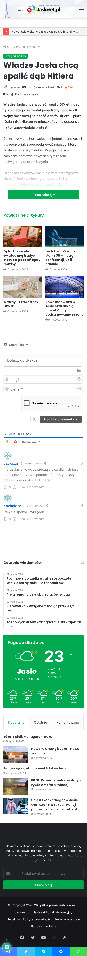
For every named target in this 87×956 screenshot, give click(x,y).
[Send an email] (24, 87)
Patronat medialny (43, 926)
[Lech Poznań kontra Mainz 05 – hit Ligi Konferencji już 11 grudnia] (64, 236)
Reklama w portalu (67, 919)
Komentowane (67, 722)
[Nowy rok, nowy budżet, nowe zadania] (15, 754)
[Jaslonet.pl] (43, 9)
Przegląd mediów (28, 46)
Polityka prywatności (37, 919)
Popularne (16, 722)
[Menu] (81, 11)
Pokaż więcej (42, 195)
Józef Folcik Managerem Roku (27, 736)
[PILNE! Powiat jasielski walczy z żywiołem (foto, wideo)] (15, 786)
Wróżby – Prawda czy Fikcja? (20, 304)
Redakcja (13, 919)
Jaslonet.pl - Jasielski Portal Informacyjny (43, 912)
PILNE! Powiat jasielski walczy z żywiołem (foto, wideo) (56, 782)
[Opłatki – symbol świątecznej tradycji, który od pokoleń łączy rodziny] (22, 236)
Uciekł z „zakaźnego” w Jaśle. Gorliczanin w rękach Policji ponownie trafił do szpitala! (55, 804)
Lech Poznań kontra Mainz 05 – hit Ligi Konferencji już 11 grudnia (61, 257)
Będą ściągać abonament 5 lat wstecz (34, 768)
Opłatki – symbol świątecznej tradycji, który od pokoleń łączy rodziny (21, 257)
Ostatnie (40, 722)
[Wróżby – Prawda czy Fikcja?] (22, 287)
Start (10, 46)
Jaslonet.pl (16, 87)
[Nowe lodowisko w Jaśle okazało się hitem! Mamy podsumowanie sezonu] (64, 287)
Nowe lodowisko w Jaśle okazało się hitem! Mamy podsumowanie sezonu (64, 308)
